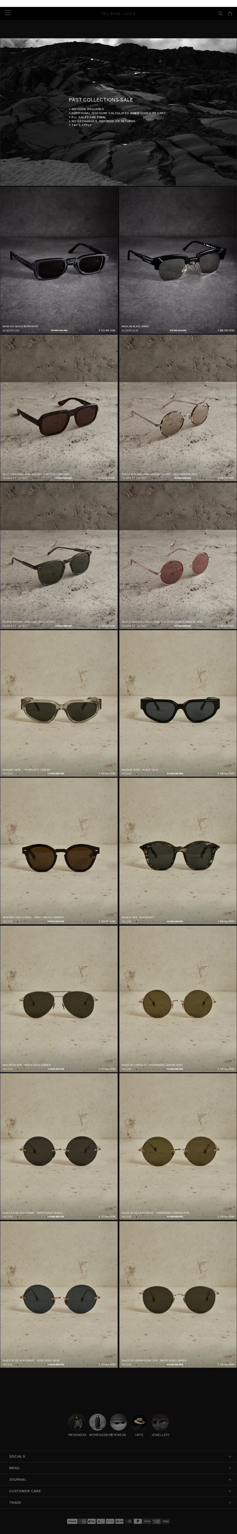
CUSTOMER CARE (25, 1491)
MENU (14, 1468)
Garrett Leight (15, 478)
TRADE (15, 1502)
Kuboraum (11, 330)
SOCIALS (17, 1456)
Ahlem (7, 773)
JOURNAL (18, 1479)
